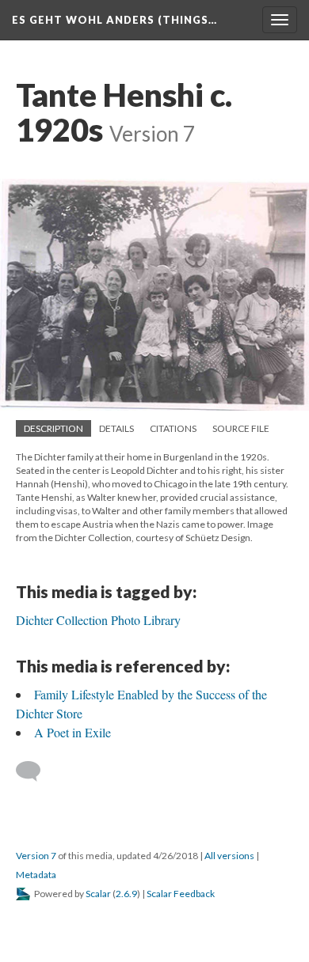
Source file (240, 428)
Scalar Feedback (181, 894)
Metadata (36, 875)
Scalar (98, 894)
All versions (229, 856)
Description (53, 428)
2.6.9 (126, 894)
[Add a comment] (35, 771)
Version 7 (36, 856)
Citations (173, 428)
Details (116, 428)
